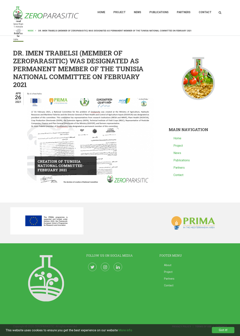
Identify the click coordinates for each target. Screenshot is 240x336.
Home (101, 12)
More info (125, 330)
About (167, 265)
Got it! (223, 330)
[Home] (46, 12)
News (137, 12)
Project (119, 12)
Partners (183, 12)
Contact (205, 12)
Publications (159, 12)
